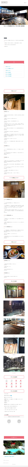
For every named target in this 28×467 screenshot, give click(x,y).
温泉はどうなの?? (8, 66)
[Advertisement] (14, 32)
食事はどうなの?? (8, 70)
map (11, 395)
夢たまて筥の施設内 (8, 72)
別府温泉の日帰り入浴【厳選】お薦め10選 (9, 456)
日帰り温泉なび (4, 2)
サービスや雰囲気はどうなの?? (10, 68)
